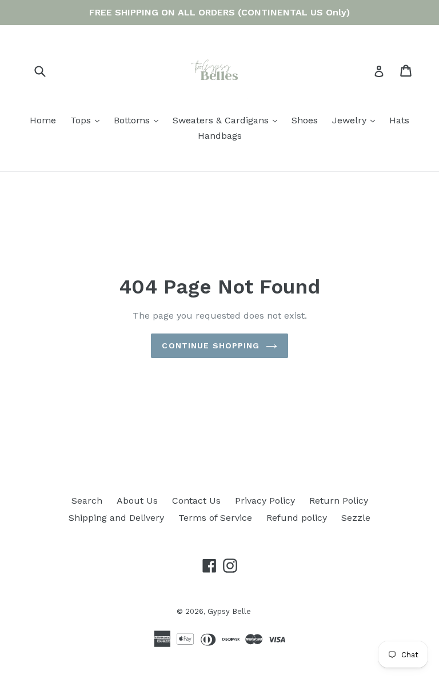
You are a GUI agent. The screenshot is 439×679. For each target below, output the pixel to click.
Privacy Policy (265, 500)
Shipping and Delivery (116, 517)
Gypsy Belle (229, 611)
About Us (137, 500)
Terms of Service (215, 517)
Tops (87, 120)
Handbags (220, 135)
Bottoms (139, 120)
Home (43, 120)
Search (86, 500)
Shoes (305, 120)
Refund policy (296, 517)
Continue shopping (211, 345)
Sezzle (355, 517)
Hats (399, 120)
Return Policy (338, 500)
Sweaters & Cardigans (228, 120)
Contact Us (196, 500)
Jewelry (356, 120)
